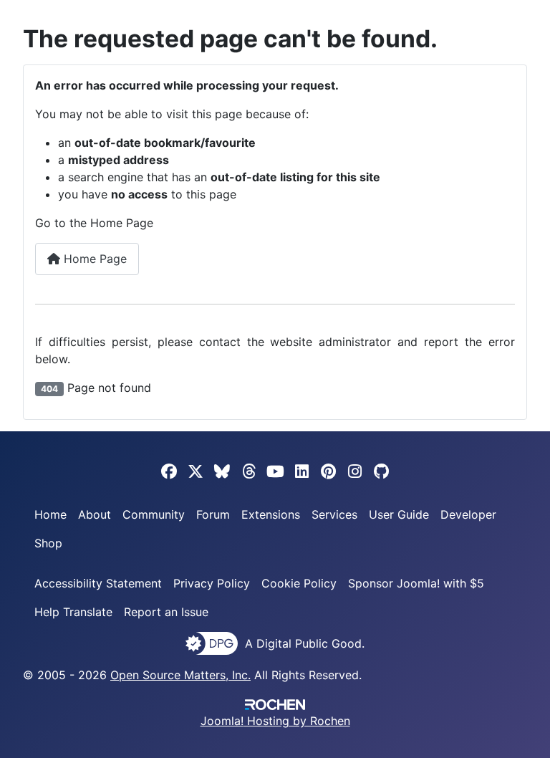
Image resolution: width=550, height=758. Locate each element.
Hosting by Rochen (275, 721)
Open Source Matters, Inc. (180, 675)
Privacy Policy (211, 583)
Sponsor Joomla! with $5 (416, 583)
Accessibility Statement (98, 583)
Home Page (93, 258)
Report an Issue (166, 612)
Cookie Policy (299, 583)
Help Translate (73, 612)
